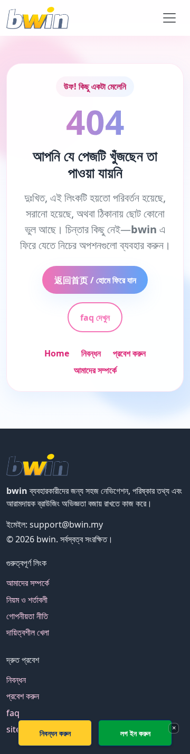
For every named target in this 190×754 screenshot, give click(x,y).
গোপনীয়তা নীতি (27, 616)
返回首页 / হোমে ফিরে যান (95, 280)
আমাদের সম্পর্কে (95, 370)
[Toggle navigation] (169, 18)
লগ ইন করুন (135, 733)
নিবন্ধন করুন (55, 733)
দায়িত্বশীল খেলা (27, 632)
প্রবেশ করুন (129, 353)
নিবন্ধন (91, 353)
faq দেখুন (95, 317)
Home (56, 353)
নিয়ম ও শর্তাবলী (27, 600)
